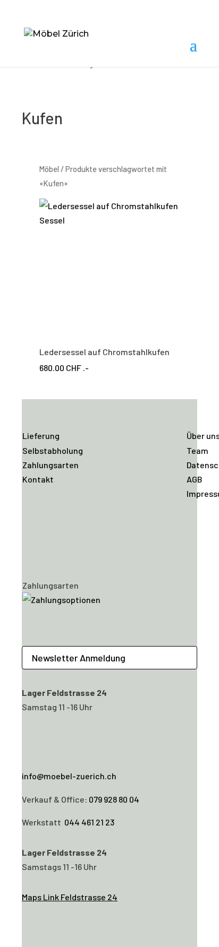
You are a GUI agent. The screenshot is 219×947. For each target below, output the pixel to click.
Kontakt (38, 479)
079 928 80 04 (114, 799)
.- (104, 360)
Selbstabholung (52, 450)
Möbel (49, 169)
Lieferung (41, 436)
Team (197, 450)
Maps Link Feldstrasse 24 (69, 897)
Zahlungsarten (50, 465)
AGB (195, 479)
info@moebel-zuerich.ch (69, 776)
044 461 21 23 (89, 822)
